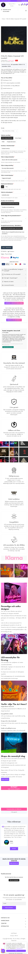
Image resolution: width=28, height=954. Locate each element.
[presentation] (1, 835)
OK (16, 950)
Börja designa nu (14, 863)
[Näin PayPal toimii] (15, 257)
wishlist (5, 251)
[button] (19, 4)
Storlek (2, 128)
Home (3, 19)
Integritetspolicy (19, 948)
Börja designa (5, 779)
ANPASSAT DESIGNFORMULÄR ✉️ (14, 303)
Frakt (6, 61)
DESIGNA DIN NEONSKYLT (14, 320)
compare (11, 251)
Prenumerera (9, 907)
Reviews (14, 848)
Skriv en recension (14, 880)
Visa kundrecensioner (8, 347)
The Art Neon (8, 254)
